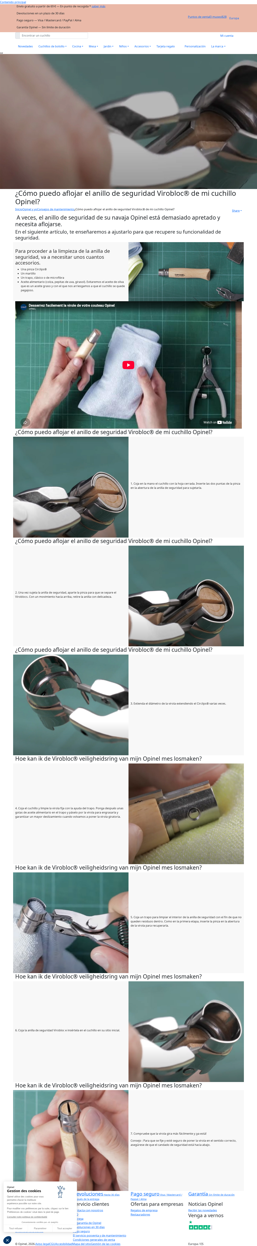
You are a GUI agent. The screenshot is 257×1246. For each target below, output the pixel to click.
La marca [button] (217, 46)
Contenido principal (13, 2)
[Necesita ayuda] (1, 52)
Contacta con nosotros (88, 1210)
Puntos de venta (198, 17)
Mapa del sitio (81, 1244)
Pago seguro (81, 1231)
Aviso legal (42, 1244)
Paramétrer (40, 1228)
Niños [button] (123, 46)
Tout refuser (15, 1228)
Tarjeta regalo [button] (165, 46)
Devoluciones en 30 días (89, 1227)
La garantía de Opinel (87, 1223)
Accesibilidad (63, 1244)
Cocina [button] (76, 46)
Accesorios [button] (141, 46)
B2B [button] (224, 17)
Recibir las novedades (202, 1210)
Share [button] (236, 211)
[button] (7, 1240)
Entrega (78, 1219)
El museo (215, 17)
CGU (52, 1244)
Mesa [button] (92, 46)
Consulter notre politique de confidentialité (27, 1217)
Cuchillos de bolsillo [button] (51, 46)
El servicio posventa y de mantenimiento (99, 1235)
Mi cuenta (226, 36)
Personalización (195, 46)
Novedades (25, 46)
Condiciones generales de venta (94, 1240)
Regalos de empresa (144, 1210)
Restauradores (140, 1214)
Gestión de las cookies (105, 1244)
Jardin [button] (107, 46)
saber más (98, 6)
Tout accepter (64, 1228)
